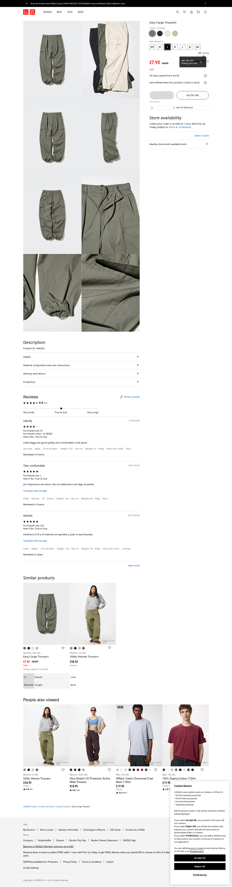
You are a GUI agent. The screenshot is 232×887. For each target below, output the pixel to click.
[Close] (200, 61)
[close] (26, 3)
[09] (160, 33)
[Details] (205, 82)
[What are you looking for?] (177, 12)
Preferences (200, 874)
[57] (152, 33)
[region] (199, 832)
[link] (119, 3)
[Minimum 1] (153, 95)
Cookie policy (197, 851)
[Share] (152, 107)
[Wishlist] (184, 12)
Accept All (200, 858)
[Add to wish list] (62, 648)
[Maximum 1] (170, 95)
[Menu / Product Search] (205, 12)
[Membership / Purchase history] (191, 12)
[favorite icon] (62, 769)
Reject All (199, 866)
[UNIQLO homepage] (29, 12)
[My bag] (198, 12)
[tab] (47, 12)
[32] (175, 33)
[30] (167, 33)
